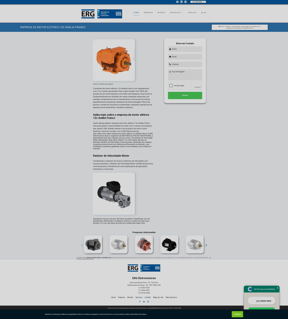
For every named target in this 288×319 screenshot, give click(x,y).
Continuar (237, 314)
